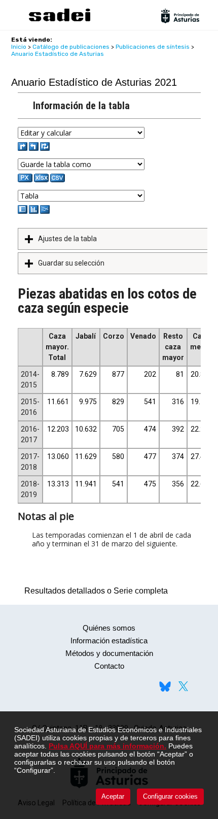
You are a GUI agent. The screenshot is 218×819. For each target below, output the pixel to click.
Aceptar (112, 796)
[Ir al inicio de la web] (59, 20)
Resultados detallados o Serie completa (93, 590)
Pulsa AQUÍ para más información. (107, 746)
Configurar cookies (170, 796)
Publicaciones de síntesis (153, 46)
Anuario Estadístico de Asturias (57, 53)
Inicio (18, 46)
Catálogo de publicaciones (71, 46)
